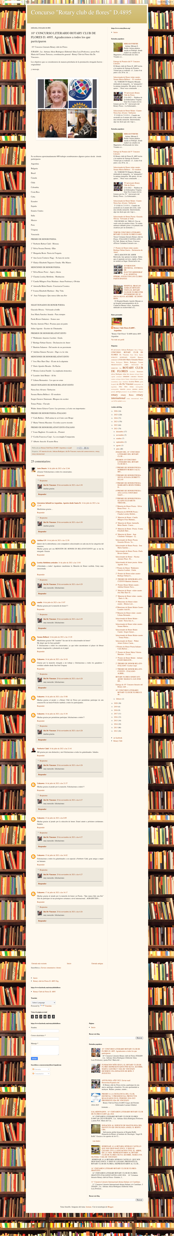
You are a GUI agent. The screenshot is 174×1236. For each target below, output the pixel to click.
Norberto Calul (43, 748)
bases (141, 374)
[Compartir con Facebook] (85, 448)
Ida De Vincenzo (49, 485)
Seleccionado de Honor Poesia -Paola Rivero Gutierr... (129, 552)
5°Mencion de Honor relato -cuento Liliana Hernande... (128, 614)
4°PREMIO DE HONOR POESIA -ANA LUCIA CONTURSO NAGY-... (129, 492)
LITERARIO (122, 360)
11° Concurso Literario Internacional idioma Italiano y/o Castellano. (115, 1182)
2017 (116, 713)
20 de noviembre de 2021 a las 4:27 (70, 800)
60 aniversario (116, 350)
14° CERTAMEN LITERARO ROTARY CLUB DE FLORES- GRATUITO (114, 1169)
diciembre (120, 431)
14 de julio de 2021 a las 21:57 (56, 783)
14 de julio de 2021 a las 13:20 (61, 637)
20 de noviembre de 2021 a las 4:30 (70, 485)
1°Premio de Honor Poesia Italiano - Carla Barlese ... (129, 647)
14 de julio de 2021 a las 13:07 (54, 602)
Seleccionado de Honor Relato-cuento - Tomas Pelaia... (129, 636)
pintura (129, 389)
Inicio (69, 963)
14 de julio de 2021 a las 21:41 (61, 748)
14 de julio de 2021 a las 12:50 (58, 540)
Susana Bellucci (43, 637)
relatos (134, 392)
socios (124, 401)
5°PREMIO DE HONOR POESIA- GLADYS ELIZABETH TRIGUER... (128, 500)
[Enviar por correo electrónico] (78, 448)
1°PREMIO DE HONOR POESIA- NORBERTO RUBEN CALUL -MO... (128, 469)
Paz (120, 368)
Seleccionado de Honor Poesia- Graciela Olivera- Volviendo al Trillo (127, 217)
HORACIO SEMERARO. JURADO (123, 357)
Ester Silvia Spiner (136, 355)
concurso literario (137, 376)
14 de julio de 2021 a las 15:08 (56, 696)
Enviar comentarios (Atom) (51, 967)
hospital (113, 384)
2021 (116, 428)
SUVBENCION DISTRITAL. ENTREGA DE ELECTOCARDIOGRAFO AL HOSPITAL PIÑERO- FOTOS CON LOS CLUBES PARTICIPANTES (128, 272)
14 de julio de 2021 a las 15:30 (56, 713)
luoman (88, 1207)
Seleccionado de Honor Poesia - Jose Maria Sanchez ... (129, 546)
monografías (115, 389)
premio (113, 392)
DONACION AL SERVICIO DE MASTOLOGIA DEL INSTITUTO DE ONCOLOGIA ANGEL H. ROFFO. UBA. (122, 1127)
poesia (141, 389)
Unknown (40, 659)
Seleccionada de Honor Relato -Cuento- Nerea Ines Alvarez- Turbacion (127, 111)
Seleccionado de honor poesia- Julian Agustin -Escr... (129, 563)
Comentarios (39, 1073)
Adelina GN (41, 540)
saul (112, 401)
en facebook (117, 738)
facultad (131, 382)
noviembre (120, 435)
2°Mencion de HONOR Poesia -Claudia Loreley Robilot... (127, 513)
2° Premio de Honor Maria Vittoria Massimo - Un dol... (128, 653)
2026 (116, 411)
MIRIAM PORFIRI (131, 43)
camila (39, 602)
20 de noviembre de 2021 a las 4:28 (70, 678)
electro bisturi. (125, 379)
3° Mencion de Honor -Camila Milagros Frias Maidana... (127, 518)
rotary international (38, 454)
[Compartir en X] (83, 448)
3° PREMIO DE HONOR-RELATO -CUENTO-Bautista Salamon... (129, 580)
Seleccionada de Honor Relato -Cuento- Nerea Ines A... (127, 619)
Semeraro (140, 371)
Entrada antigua (97, 963)
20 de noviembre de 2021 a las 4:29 (70, 584)
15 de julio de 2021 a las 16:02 (56, 855)
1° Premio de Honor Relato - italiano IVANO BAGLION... (129, 659)
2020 (116, 703)
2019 (116, 706)
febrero (119, 699)
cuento (113, 379)
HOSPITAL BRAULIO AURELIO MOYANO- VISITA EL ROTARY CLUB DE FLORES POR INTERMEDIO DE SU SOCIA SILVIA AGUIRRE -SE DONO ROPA (128, 292)
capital (113, 376)
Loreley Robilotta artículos (47, 562)
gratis (141, 382)
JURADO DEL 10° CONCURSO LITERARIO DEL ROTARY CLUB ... (128, 454)
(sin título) (96, 1141)
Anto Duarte (42, 468)
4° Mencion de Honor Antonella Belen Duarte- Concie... (127, 524)
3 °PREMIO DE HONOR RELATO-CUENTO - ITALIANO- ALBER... (129, 671)
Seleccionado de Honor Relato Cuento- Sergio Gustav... (126, 630)
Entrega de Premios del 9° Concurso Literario (126, 62)
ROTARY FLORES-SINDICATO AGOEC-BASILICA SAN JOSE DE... (128, 679)
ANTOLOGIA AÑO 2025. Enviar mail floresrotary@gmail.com (116, 1081)
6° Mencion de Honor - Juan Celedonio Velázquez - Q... (126, 535)
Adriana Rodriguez (58, 451)
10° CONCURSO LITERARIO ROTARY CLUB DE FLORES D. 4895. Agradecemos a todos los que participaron (121, 1051)
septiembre (120, 442)
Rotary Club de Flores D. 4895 (44, 991)
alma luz (126, 374)
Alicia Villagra (138, 350)
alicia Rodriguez (116, 374)
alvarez (137, 374)
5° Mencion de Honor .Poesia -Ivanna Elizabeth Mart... (129, 529)
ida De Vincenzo (70, 451)
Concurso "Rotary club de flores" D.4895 (81, 12)
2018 (116, 710)
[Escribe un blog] (80, 448)
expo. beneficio (123, 382)
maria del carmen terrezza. (86, 451)
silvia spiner (118, 401)
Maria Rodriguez (116, 362)
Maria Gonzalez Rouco (134, 359)
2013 (116, 727)
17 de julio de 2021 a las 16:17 (56, 892)
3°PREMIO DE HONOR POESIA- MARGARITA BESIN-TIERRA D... (128, 485)
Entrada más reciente (39, 963)
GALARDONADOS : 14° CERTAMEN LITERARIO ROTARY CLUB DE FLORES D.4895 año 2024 (117, 1112)
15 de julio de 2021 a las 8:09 (56, 818)
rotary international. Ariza (135, 398)
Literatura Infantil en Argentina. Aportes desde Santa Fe (59, 503)
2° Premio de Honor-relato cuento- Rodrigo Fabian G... (128, 574)
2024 (116, 418)
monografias (139, 387)
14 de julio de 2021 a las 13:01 (69, 562)
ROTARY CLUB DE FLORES (127, 369)
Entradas (37, 1069)
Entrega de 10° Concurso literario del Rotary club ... (129, 685)
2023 (116, 421)
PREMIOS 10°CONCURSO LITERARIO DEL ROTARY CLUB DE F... (127, 461)
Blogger (110, 1207)
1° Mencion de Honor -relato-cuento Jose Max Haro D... (129, 591)
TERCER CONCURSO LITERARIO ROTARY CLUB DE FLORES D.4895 (127, 233)
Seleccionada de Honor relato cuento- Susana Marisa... (129, 625)
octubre (119, 438)
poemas (134, 389)
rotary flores (127, 394)
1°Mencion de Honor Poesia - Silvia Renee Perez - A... (129, 507)
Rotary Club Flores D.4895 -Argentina (125, 329)
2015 (116, 720)
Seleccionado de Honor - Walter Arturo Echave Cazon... (127, 642)
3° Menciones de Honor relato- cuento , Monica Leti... (127, 602)
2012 (116, 731)
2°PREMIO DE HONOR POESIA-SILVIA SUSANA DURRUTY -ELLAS (128, 477)
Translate (48, 1006)
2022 (116, 425)
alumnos (132, 374)
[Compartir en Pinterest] (87, 448)
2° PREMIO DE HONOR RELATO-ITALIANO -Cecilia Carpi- (129, 664)
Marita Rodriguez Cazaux (133, 362)
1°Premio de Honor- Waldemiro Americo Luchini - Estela (127, 569)
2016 (116, 717)
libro (120, 387)
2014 (116, 724)
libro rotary (128, 387)
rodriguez (140, 392)
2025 (116, 414)
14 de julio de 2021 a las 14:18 (56, 659)
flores (137, 381)
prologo (118, 392)
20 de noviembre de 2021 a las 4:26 (70, 911)
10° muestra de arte (45, 451)
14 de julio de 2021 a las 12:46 (59, 468)
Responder (41, 475)
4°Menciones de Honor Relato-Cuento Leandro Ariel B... (129, 608)
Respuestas (43, 480)
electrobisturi (134, 379)
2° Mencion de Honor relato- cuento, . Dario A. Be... (129, 597)
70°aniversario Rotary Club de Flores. (132, 94)
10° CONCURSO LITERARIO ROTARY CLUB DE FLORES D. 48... (129, 692)
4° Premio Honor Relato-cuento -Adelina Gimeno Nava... (128, 586)
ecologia (118, 379)
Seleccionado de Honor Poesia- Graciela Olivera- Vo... (127, 541)
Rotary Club (117, 741)
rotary (97, 451)
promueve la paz (126, 392)
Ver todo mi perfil (117, 339)
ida (117, 384)
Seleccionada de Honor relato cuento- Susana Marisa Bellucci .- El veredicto (127, 78)
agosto (118, 445)
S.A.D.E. (132, 371)
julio (118, 449)
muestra (122, 389)
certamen (119, 376)
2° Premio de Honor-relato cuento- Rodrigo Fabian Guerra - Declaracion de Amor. (128, 250)
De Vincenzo (124, 355)
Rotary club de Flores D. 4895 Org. (46, 981)
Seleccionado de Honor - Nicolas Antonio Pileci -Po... (127, 557)
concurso (126, 376)
